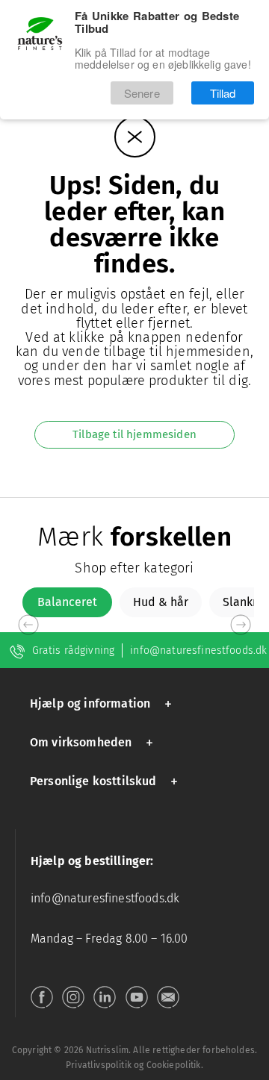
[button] (103, 703)
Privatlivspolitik (99, 1065)
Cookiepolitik (173, 1065)
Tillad (223, 99)
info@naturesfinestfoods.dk (198, 650)
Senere (142, 99)
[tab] (67, 602)
